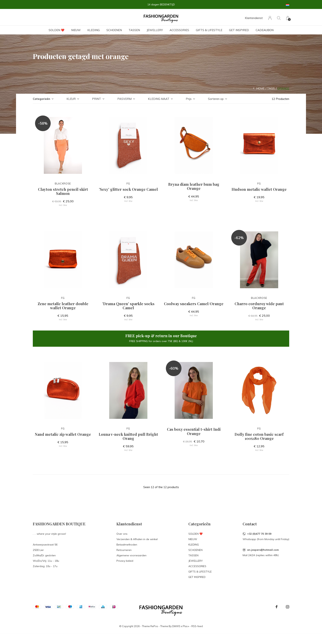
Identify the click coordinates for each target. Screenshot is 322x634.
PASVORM (124, 99)
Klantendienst (254, 18)
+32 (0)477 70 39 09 (259, 533)
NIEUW (76, 30)
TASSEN (134, 30)
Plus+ (186, 626)
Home (260, 88)
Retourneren (124, 550)
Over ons (121, 533)
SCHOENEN (114, 30)
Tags (271, 88)
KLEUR (71, 99)
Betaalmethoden (126, 544)
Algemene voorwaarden (131, 555)
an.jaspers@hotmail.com (263, 549)
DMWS (176, 626)
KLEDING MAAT (158, 99)
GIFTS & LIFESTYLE (209, 30)
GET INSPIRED (239, 30)
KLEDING (93, 30)
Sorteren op (216, 99)
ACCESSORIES (179, 30)
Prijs (189, 99)
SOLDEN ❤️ (56, 30)
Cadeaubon (265, 30)
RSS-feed (197, 626)
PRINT (96, 99)
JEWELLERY (155, 30)
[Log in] (270, 18)
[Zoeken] (279, 18)
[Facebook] (276, 607)
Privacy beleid (124, 560)
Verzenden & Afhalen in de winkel (137, 539)
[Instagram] (287, 607)
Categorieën (41, 99)
